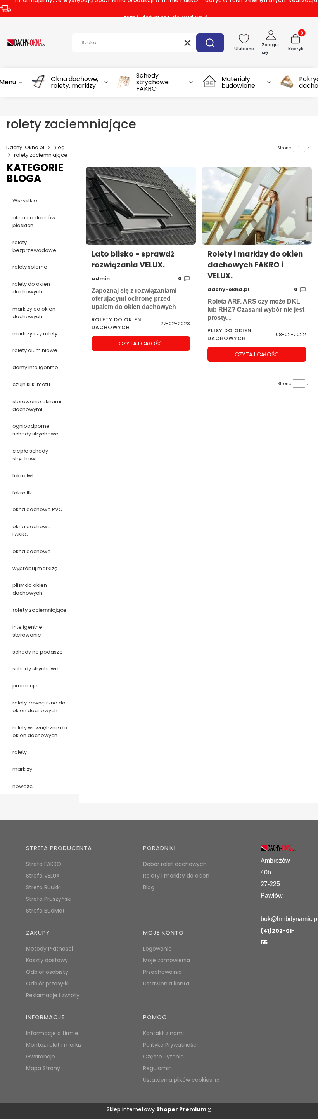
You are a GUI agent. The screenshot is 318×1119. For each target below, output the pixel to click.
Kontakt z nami (163, 1033)
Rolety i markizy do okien (176, 876)
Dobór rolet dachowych (175, 864)
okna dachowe (31, 551)
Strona (284, 148)
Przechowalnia (162, 972)
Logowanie (157, 948)
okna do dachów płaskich (33, 221)
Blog (59, 147)
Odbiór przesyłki (47, 983)
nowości (23, 786)
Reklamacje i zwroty (53, 995)
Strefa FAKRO (43, 864)
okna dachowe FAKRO (31, 530)
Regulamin (157, 1068)
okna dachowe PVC (37, 509)
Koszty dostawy (47, 960)
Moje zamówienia (166, 960)
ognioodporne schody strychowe (35, 429)
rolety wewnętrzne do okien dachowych (39, 731)
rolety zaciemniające (39, 610)
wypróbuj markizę (34, 568)
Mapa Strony (43, 1068)
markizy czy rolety (34, 333)
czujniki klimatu (31, 384)
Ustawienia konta (166, 983)
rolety (19, 752)
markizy (22, 769)
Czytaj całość (141, 343)
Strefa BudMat (45, 910)
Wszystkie (24, 200)
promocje (25, 685)
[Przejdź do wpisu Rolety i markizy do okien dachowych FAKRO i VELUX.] (257, 206)
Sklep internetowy (156, 1109)
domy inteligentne (35, 367)
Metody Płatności (49, 948)
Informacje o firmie (52, 1033)
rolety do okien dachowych (31, 287)
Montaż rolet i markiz (54, 1045)
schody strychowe (35, 668)
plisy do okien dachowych (29, 589)
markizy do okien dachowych (33, 312)
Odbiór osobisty (47, 972)
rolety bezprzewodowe (34, 246)
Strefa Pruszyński (48, 899)
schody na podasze (37, 652)
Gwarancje (40, 1056)
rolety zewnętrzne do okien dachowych (39, 706)
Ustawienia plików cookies (178, 1080)
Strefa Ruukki (43, 887)
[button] (210, 42)
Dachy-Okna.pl (25, 147)
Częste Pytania (163, 1056)
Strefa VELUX (43, 876)
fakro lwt (23, 475)
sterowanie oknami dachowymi (36, 405)
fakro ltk (22, 492)
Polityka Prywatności (170, 1045)
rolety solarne (29, 267)
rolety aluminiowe (34, 350)
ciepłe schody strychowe (30, 454)
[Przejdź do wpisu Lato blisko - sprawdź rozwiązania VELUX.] (141, 206)
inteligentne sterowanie (27, 630)
